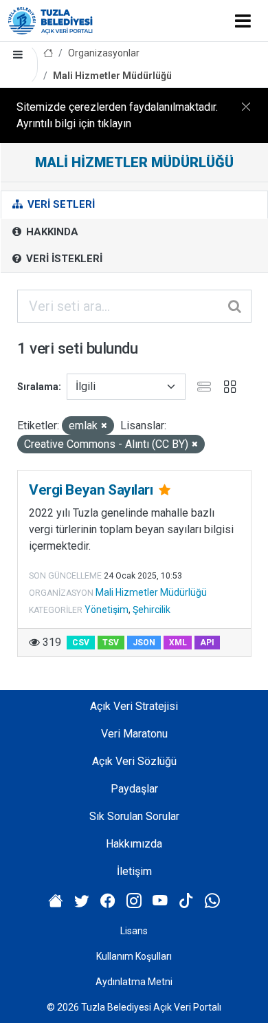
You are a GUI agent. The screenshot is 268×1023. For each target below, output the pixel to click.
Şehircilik (151, 609)
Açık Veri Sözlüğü (134, 761)
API (207, 642)
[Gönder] (236, 306)
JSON (144, 642)
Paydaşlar (134, 788)
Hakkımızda (134, 843)
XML (178, 642)
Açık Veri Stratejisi (134, 706)
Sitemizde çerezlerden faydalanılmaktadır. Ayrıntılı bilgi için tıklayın (117, 115)
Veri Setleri (60, 204)
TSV (110, 642)
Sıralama (37, 386)
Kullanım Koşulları (134, 956)
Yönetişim (107, 609)
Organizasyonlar (103, 52)
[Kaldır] (104, 426)
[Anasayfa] (48, 53)
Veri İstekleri (62, 258)
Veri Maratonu (134, 733)
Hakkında (50, 232)
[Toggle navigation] (243, 20)
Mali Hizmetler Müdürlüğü (112, 75)
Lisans (134, 930)
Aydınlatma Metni (134, 981)
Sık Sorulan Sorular (134, 816)
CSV (80, 642)
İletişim (134, 871)
